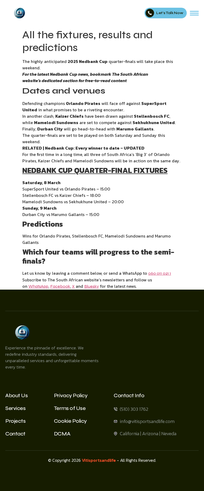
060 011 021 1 (159, 273)
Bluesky (91, 286)
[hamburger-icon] (194, 13)
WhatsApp (38, 286)
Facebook (60, 286)
